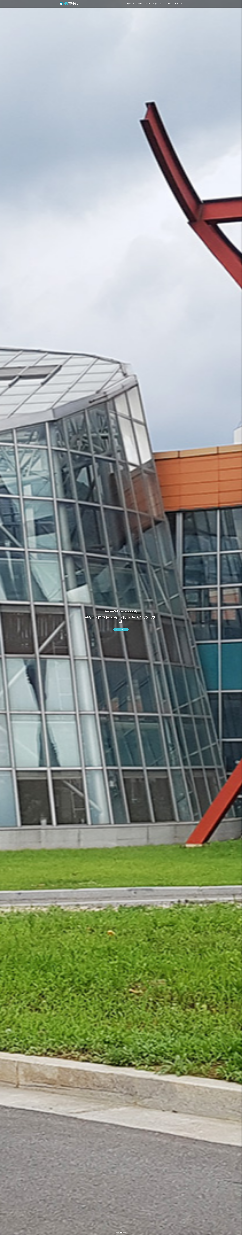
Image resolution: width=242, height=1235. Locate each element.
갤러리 (155, 4)
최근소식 (179, 4)
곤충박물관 (71, 3)
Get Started (121, 629)
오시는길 (169, 4)
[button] (6, 617)
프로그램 (147, 4)
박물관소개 (130, 4)
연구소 (162, 4)
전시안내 (139, 4)
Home (122, 4)
